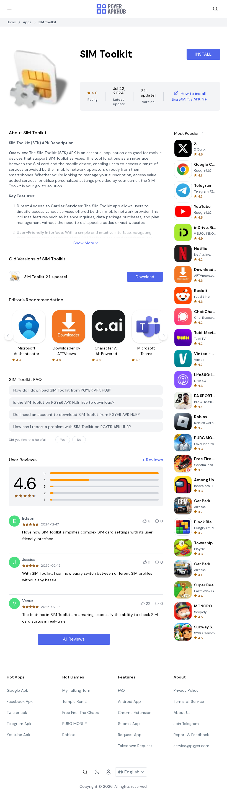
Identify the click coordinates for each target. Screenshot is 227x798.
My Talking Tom (76, 690)
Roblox (68, 734)
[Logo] (111, 8)
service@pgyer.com (191, 745)
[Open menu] (9, 8)
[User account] (109, 772)
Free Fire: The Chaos (80, 712)
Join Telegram (186, 723)
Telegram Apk (19, 723)
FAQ (121, 690)
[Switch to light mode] (97, 772)
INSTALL (203, 54)
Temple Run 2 (74, 701)
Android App (129, 701)
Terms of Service (189, 701)
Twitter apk (17, 712)
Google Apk (17, 690)
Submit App (129, 723)
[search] (215, 9)
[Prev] (8, 335)
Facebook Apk (20, 701)
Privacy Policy (186, 690)
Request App (129, 734)
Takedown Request (135, 745)
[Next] (163, 335)
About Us (182, 712)
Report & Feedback (191, 734)
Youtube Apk (18, 734)
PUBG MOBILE (74, 723)
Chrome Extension (134, 712)
